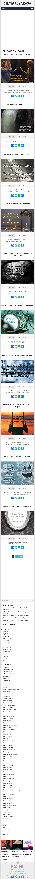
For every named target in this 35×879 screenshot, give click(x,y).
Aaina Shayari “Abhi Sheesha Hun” (17, 457)
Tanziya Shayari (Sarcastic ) (9, 816)
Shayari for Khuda (7, 756)
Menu (4, 8)
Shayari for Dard (7, 720)
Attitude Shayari (7, 667)
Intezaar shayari (7, 682)
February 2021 (6, 636)
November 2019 (7, 649)
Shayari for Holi (6, 743)
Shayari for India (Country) (9, 749)
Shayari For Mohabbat (8, 767)
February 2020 (6, 642)
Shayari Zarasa (17, 3)
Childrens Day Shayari (8, 674)
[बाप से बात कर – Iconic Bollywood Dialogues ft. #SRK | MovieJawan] (6, 845)
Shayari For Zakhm (7, 803)
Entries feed (6, 829)
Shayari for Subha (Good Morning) (11, 789)
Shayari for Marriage (8, 765)
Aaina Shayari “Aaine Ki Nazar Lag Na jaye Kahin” (17, 255)
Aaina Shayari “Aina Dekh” (17, 104)
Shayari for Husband (8, 747)
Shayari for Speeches (8, 787)
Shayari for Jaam (7, 752)
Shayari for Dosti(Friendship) (10, 725)
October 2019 (6, 651)
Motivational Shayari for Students (11, 689)
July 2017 (5, 658)
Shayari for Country (8, 718)
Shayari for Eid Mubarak (9, 729)
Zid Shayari (5, 818)
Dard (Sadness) (25, 875)
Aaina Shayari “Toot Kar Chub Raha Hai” (17, 305)
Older (20, 556)
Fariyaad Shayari (7, 676)
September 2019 (7, 654)
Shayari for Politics (7, 776)
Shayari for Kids (7, 758)
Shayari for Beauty (7, 700)
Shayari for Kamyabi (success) (10, 754)
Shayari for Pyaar (7, 781)
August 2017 (6, 656)
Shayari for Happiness (8, 740)
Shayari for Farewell (8, 734)
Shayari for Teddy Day (8, 794)
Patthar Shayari (6, 694)
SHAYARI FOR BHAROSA (9, 705)
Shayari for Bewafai (7, 703)
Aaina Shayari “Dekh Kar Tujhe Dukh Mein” (17, 406)
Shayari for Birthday (8, 707)
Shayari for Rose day (8, 783)
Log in (4, 827)
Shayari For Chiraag (8, 711)
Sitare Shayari (6, 807)
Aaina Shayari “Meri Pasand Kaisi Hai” (17, 154)
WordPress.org (6, 834)
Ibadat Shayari (6, 680)
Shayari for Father (7, 736)
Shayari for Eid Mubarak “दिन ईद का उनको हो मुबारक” (15, 618)
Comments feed (7, 832)
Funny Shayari (6, 678)
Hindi (18, 86)
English (11, 86)
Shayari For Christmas (8, 716)
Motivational (23, 873)
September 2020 (7, 638)
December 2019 (7, 647)
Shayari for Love (7, 763)
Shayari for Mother (7, 769)
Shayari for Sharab (7, 785)
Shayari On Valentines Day (9, 805)
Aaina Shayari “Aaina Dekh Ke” (17, 204)
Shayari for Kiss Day (8, 760)
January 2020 (6, 645)
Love (15, 873)
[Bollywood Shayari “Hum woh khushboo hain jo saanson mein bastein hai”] (17, 845)
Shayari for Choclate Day (9, 714)
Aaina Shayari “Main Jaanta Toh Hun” (17, 355)
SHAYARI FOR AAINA (8, 698)
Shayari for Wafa (7, 796)
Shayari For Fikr (6, 738)
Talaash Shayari (6, 812)
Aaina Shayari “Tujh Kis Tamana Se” (17, 506)
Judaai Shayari (6, 685)
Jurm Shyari (5, 687)
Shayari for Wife (7, 801)
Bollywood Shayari (7, 671)
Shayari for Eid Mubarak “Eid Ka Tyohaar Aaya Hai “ (16, 615)
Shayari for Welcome (8, 798)
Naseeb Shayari (6, 691)
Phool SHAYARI (6, 696)
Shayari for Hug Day (8, 745)
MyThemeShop (20, 871)
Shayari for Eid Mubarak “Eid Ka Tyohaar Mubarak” (15, 620)
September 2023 (7, 631)
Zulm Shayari (6, 821)
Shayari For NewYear (8, 772)
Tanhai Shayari (6, 814)
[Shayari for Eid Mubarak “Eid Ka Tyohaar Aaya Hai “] (28, 845)
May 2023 (5, 634)
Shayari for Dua (7, 727)
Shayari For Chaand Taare (9, 709)
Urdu (24, 86)
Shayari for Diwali (7, 723)
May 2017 (5, 660)
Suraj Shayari (6, 810)
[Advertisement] (17, 29)
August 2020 (6, 640)
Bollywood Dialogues (8, 669)
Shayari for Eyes (7, 732)
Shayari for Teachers (8, 792)
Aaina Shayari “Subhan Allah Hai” (17, 55)
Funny (9, 873)
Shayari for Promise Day (9, 778)
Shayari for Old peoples (8, 774)
